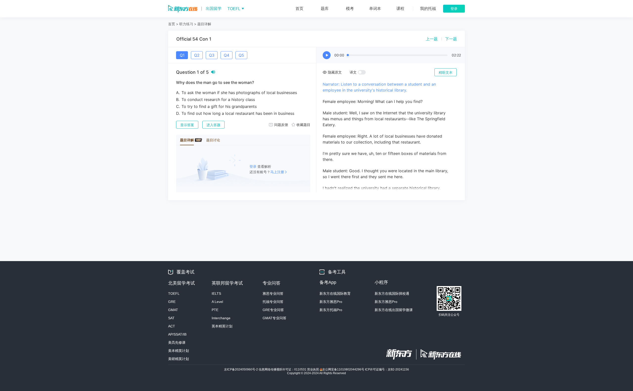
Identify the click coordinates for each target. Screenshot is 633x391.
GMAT (173, 310)
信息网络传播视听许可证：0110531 (283, 369)
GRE (172, 302)
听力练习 (186, 24)
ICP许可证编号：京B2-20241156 (387, 369)
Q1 (182, 55)
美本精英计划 (178, 351)
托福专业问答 (273, 302)
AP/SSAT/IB (177, 334)
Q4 (226, 55)
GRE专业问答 (273, 310)
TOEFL (174, 293)
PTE (215, 310)
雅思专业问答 (273, 293)
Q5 (241, 55)
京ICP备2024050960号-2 (241, 369)
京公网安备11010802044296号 (343, 369)
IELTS (216, 293)
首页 (171, 24)
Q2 (197, 55)
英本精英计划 (222, 326)
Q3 (211, 55)
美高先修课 (176, 342)
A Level (217, 302)
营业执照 (313, 369)
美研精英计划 (178, 359)
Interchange (221, 318)
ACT (171, 326)
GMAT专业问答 (274, 318)
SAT (171, 318)
